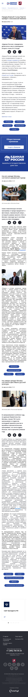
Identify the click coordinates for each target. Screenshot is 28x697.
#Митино (14, 581)
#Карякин (19, 374)
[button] (8, 622)
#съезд (14, 129)
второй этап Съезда (7, 75)
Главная (4, 8)
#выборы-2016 (20, 125)
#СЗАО (19, 574)
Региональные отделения (7, 639)
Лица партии (18, 636)
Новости (22, 8)
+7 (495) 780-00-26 (14, 651)
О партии (5, 636)
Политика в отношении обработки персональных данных (14, 681)
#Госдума (8, 121)
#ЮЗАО (9, 374)
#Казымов (8, 574)
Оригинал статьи (6, 116)
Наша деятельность (13, 8)
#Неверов (19, 121)
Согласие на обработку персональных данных (14, 683)
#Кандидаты (7, 125)
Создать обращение (14, 147)
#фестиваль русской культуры (14, 577)
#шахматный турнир (14, 370)
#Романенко (14, 366)
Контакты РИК (19, 639)
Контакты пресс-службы (7, 644)
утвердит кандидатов (13, 60)
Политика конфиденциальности (14, 679)
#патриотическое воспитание (14, 585)
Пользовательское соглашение (14, 677)
